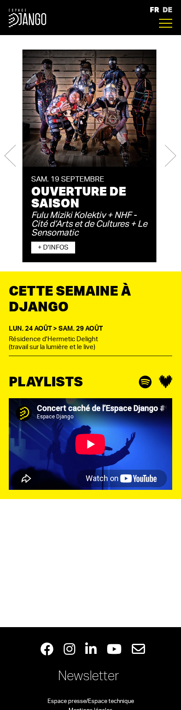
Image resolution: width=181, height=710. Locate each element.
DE (167, 9)
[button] (10, 155)
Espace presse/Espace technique (90, 701)
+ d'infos (53, 247)
